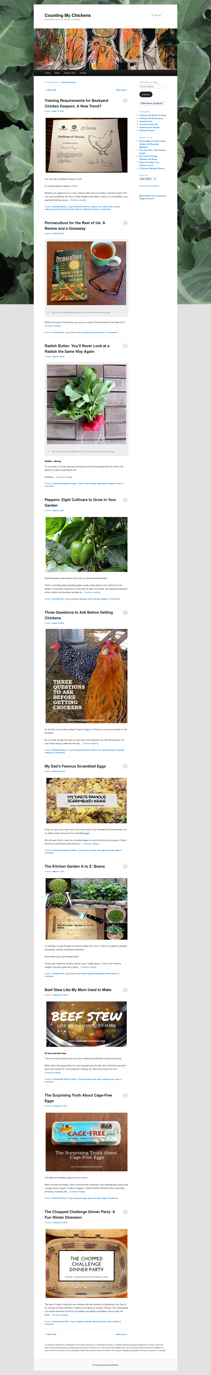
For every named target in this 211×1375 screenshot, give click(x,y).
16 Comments (125, 613)
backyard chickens (82, 206)
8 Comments (125, 767)
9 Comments (125, 1212)
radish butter (102, 483)
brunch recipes (90, 850)
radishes (111, 483)
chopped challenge (83, 1321)
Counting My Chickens (68, 15)
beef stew (88, 1079)
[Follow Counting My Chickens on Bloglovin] (151, 104)
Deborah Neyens (69, 82)
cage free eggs (80, 1198)
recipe (118, 483)
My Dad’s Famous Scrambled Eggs (75, 766)
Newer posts (122, 90)
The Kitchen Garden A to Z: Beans (75, 866)
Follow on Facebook (149, 186)
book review (76, 332)
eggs (103, 850)
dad (98, 850)
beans (73, 973)
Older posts (50, 90)
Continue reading (78, 199)
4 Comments (125, 867)
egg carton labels (94, 1198)
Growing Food (58, 332)
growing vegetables (79, 599)
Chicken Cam (69, 72)
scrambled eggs (112, 850)
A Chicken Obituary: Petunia (151, 168)
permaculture (98, 332)
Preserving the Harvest (149, 127)
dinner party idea (99, 1321)
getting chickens (109, 750)
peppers (104, 599)
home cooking (90, 483)
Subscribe (146, 94)
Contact (83, 72)
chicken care (96, 206)
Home (47, 72)
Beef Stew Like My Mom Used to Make (78, 989)
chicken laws (107, 206)
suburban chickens (91, 209)
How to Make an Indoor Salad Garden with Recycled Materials (152, 144)
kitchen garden (94, 599)
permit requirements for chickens (68, 209)
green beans (82, 973)
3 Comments (125, 101)
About (57, 72)
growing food (87, 332)
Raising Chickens (59, 206)
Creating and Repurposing (151, 118)
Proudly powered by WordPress (105, 1365)
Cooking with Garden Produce (64, 483)
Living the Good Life (60, 1321)
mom (111, 1079)
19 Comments (125, 224)
